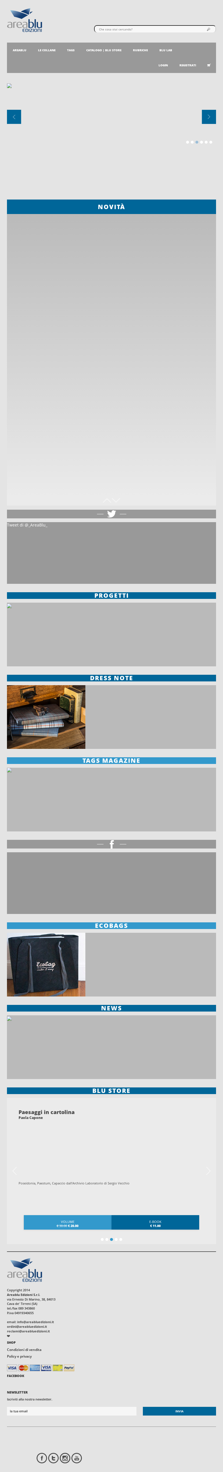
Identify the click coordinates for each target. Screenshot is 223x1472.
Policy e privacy (19, 1356)
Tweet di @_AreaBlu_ (27, 525)
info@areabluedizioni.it (35, 1322)
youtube (76, 1458)
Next (208, 1171)
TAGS (71, 50)
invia (179, 1411)
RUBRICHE (140, 50)
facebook (42, 1458)
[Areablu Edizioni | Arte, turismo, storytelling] (24, 19)
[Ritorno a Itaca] (111, 453)
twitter (53, 1458)
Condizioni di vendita (24, 1349)
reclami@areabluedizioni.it (28, 1331)
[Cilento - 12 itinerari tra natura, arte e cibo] (111, 264)
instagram (65, 1458)
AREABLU (19, 50)
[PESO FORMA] (111, 358)
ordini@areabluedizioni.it (27, 1326)
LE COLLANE (46, 50)
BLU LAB (165, 50)
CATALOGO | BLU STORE (103, 50)
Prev (14, 1171)
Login (163, 65)
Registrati (187, 65)
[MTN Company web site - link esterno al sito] (8, 1335)
